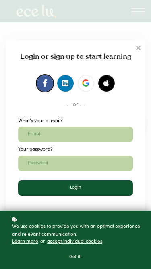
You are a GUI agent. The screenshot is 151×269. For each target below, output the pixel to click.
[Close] (138, 47)
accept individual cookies (74, 241)
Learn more (25, 241)
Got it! (75, 257)
